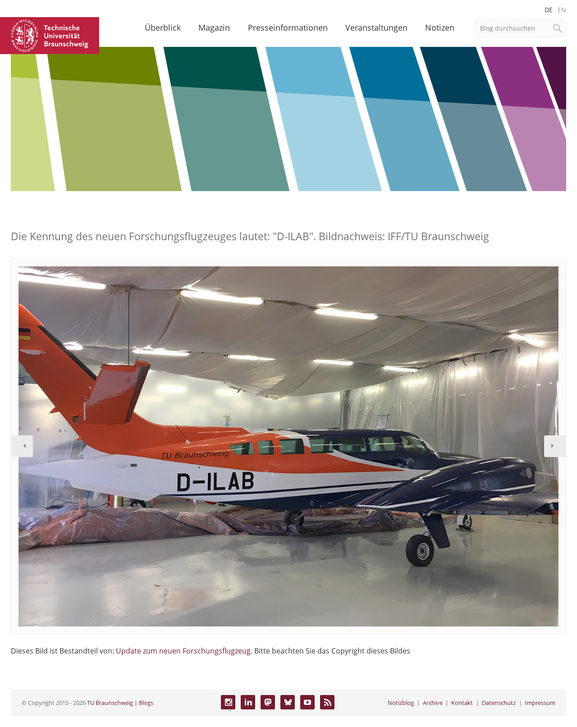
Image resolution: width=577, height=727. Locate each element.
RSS (327, 702)
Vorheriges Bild (22, 446)
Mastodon (268, 702)
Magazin (214, 27)
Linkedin (248, 702)
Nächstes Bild (555, 446)
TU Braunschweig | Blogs (120, 703)
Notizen (439, 27)
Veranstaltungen (376, 27)
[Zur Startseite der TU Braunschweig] (49, 34)
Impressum (540, 703)
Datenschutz (499, 703)
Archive (433, 703)
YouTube (307, 702)
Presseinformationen (288, 27)
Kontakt (462, 703)
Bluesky (287, 702)
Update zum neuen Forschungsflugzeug (183, 651)
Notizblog (401, 703)
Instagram (228, 702)
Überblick (163, 27)
